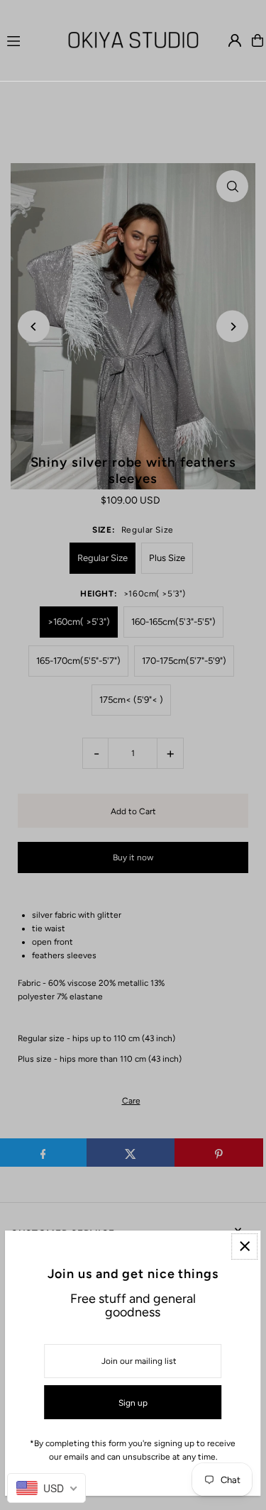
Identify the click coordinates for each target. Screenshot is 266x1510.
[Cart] (257, 40)
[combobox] (46, 1488)
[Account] (234, 40)
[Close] (244, 1246)
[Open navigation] (28, 40)
